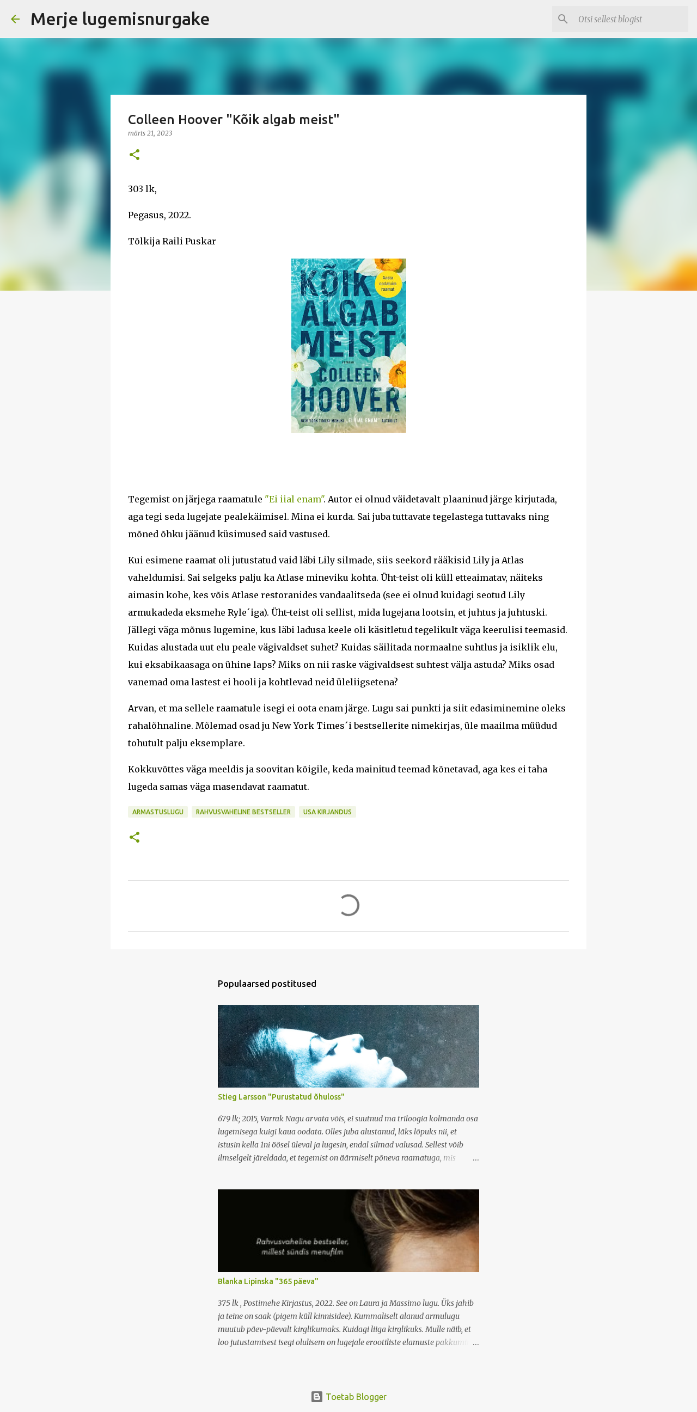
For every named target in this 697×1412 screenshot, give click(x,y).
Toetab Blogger (355, 1397)
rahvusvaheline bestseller (243, 811)
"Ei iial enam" (294, 499)
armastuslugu (158, 811)
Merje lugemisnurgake (120, 18)
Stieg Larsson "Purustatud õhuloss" (281, 1096)
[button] (134, 155)
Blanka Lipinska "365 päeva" (268, 1281)
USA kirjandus (327, 811)
